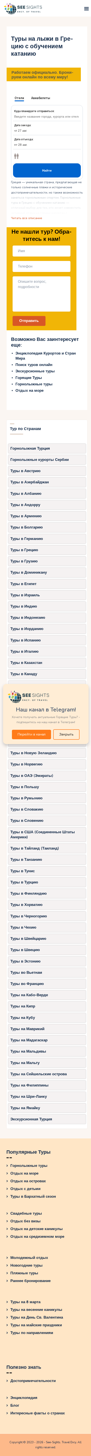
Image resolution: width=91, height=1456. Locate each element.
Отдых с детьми (25, 1189)
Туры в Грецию (24, 550)
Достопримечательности (33, 1381)
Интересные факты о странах (37, 1413)
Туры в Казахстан (26, 663)
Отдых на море (29, 390)
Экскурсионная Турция (31, 1119)
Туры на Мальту (25, 1063)
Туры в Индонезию (27, 617)
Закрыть (66, 734)
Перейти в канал (31, 734)
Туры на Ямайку (25, 1108)
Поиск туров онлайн (33, 365)
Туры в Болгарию (26, 527)
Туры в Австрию (25, 471)
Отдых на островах (28, 1181)
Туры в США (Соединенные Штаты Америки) (42, 834)
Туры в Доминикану (28, 572)
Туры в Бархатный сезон (33, 1196)
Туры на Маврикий (27, 1029)
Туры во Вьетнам (26, 972)
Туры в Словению (27, 821)
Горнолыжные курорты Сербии (39, 460)
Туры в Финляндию (28, 893)
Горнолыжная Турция (30, 448)
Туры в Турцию (24, 882)
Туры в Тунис (22, 871)
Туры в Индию (23, 606)
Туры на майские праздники (36, 1325)
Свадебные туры (26, 1213)
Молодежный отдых (29, 1258)
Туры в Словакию (26, 809)
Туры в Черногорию (28, 916)
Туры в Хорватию (26, 905)
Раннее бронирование (30, 1281)
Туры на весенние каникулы (36, 1310)
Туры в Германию (26, 539)
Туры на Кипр (22, 1006)
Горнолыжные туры (34, 384)
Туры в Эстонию (25, 961)
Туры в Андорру (25, 505)
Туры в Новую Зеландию (33, 753)
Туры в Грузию (24, 561)
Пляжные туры (24, 1273)
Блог (14, 1405)
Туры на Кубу (22, 1018)
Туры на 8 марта (25, 1302)
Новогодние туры (26, 1265)
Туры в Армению (26, 516)
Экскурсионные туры (35, 371)
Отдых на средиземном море (37, 1236)
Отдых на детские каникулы (36, 1229)
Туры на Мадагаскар (28, 1040)
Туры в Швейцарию (28, 939)
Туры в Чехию (23, 927)
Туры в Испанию (25, 640)
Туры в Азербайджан (29, 482)
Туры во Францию (27, 984)
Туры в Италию (24, 651)
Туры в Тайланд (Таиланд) (34, 848)
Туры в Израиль (25, 595)
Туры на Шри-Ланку (28, 1096)
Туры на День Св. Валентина (36, 1317)
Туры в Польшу (24, 787)
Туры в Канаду (23, 674)
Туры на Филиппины (29, 1085)
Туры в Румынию (26, 798)
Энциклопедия (23, 1398)
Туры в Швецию (25, 950)
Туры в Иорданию (27, 629)
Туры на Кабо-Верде (29, 995)
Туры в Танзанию (26, 859)
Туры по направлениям (31, 1333)
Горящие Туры (28, 378)
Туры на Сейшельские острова (38, 1074)
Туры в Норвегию (26, 764)
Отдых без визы (25, 1221)
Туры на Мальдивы (28, 1051)
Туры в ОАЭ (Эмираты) (31, 776)
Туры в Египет (23, 584)
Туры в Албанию (26, 493)
